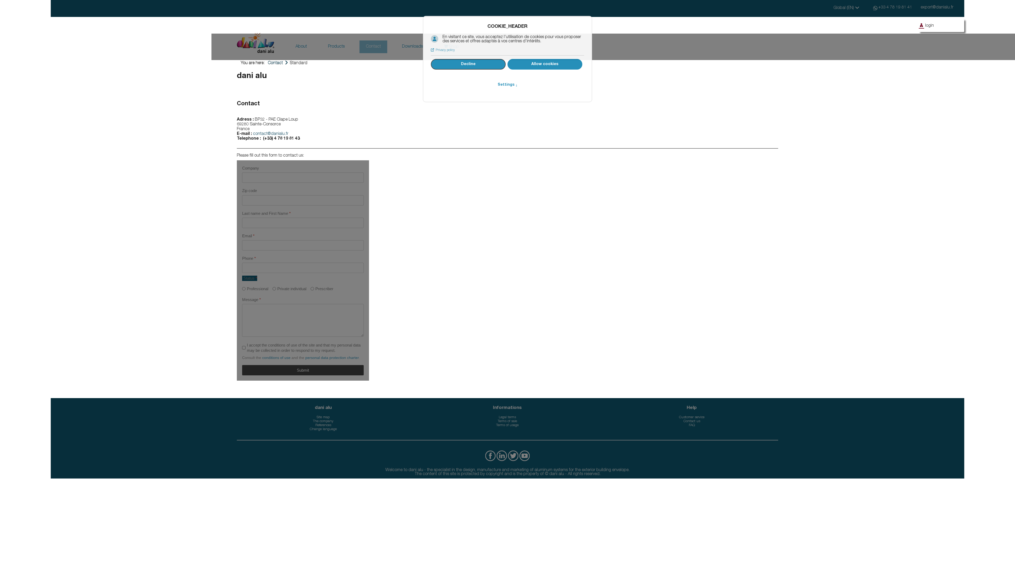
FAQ (692, 425)
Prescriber (324, 288)
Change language (323, 429)
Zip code (249, 190)
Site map (323, 417)
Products (336, 47)
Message (251, 299)
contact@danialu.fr (270, 134)
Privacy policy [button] (445, 50)
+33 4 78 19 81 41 (895, 8)
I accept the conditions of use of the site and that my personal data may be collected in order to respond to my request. (304, 348)
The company (323, 421)
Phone (249, 258)
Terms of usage (507, 425)
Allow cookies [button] (545, 64)
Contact (373, 47)
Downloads (412, 47)
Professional (257, 288)
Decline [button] (468, 64)
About (301, 47)
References (323, 425)
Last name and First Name (266, 213)
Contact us (692, 421)
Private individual (291, 288)
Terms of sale (507, 421)
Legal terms (507, 417)
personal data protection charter (332, 358)
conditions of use (276, 358)
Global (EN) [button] (844, 8)
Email (248, 236)
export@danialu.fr (937, 8)
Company (250, 168)
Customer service (691, 417)
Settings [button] (508, 85)
